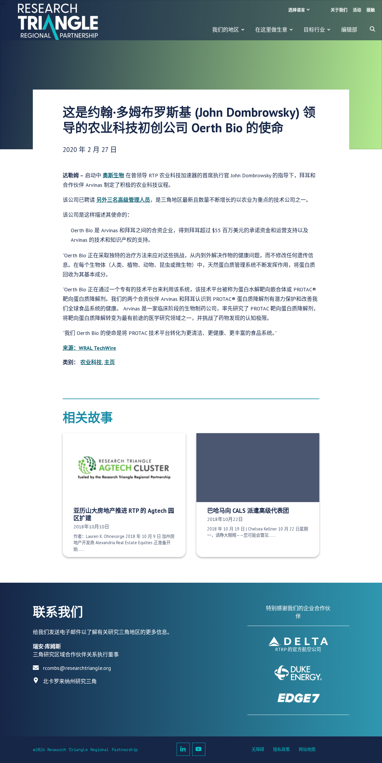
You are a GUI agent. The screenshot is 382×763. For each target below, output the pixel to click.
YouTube (198, 749)
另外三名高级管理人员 (123, 199)
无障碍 (258, 749)
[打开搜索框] (372, 29)
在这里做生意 (271, 29)
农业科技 (91, 362)
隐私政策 (281, 749)
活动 (357, 10)
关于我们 (339, 10)
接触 (370, 10)
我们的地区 (225, 29)
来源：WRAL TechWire (89, 347)
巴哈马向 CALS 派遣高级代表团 (248, 511)
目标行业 (314, 29)
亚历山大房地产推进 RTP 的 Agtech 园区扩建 (123, 514)
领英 (183, 749)
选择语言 (296, 10)
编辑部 (349, 29)
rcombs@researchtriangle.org (77, 667)
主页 (109, 362)
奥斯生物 (113, 175)
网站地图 (307, 749)
